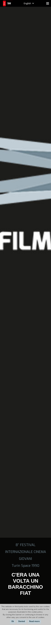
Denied (21, 621)
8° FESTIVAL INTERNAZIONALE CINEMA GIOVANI (25, 552)
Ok (12, 621)
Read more (34, 621)
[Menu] (48, 3)
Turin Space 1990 (25, 565)
